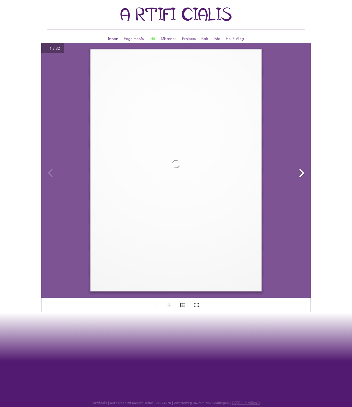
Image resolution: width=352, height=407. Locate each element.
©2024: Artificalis (246, 402)
